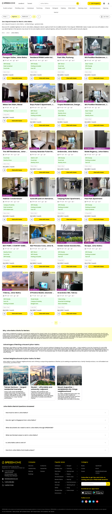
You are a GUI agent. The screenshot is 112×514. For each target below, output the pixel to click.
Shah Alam (71, 8)
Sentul (56, 12)
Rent (3, 33)
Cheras (47, 8)
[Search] (77, 3)
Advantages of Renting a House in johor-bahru (21, 344)
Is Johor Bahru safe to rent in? (16, 443)
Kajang (63, 8)
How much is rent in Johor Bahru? (17, 413)
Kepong (105, 8)
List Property (95, 3)
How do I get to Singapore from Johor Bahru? (21, 420)
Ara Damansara (95, 8)
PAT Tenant (51, 511)
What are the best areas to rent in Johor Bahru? (22, 435)
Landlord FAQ (32, 468)
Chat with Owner (17, 78)
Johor (8, 33)
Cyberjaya (30, 8)
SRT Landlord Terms (25, 511)
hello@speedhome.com (11, 479)
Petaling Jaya (19, 8)
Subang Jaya (82, 8)
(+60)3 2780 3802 (9, 482)
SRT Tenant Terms (35, 511)
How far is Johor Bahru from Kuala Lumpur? (20, 450)
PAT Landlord (44, 511)
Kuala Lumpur (7, 8)
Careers (42, 471)
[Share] (4, 78)
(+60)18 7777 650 (9, 485)
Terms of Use (15, 511)
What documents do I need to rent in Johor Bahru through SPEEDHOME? (29, 428)
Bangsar (55, 8)
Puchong (39, 8)
